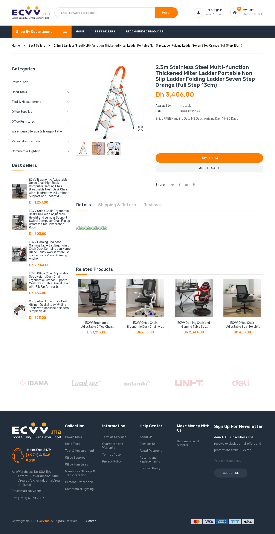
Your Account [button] (215, 14)
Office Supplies (75, 457)
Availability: (163, 106)
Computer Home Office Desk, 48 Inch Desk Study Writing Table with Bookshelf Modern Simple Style (49, 306)
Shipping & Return (117, 204)
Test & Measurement (79, 451)
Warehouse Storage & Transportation (80, 473)
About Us (146, 437)
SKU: (159, 111)
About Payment (151, 451)
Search (91, 521)
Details (83, 204)
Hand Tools (72, 444)
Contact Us (148, 444)
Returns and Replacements (150, 459)
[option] (82, 148)
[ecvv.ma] (31, 10)
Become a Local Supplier (188, 443)
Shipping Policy (150, 468)
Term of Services (114, 437)
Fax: (15, 498)
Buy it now (209, 158)
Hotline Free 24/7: (38, 450)
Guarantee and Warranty (112, 446)
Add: (15, 472)
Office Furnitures (76, 464)
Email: (16, 491)
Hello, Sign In (214, 10)
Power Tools (20, 82)
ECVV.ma (43, 521)
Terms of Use (111, 454)
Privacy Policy (112, 461)
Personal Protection (79, 482)
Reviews (152, 204)
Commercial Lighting (79, 489)
